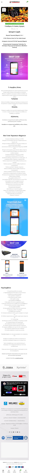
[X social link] (11, 432)
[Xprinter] (21, 367)
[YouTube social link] (17, 432)
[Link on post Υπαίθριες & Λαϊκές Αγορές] (14, 14)
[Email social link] (13, 432)
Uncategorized (9, 23)
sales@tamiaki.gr (19, 358)
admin (14, 28)
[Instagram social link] (15, 432)
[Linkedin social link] (19, 432)
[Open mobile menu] (1, 2)
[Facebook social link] (9, 432)
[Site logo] (14, 2)
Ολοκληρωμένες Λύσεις (18, 23)
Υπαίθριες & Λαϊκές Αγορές (14, 26)
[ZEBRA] (7, 367)
